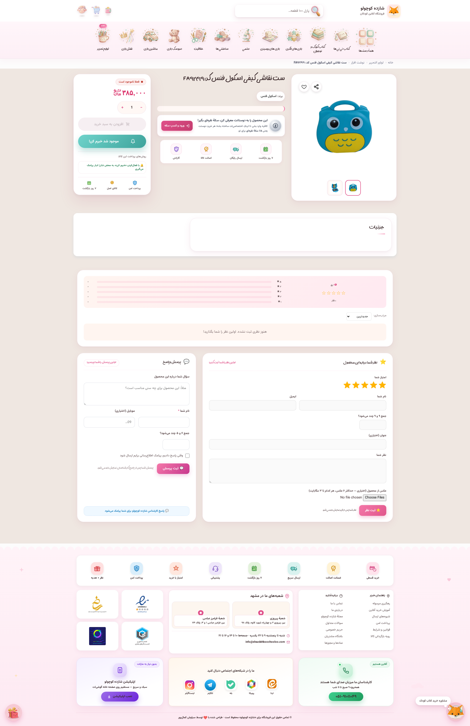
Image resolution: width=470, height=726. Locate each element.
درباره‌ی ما (337, 610)
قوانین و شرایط (381, 630)
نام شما (381, 396)
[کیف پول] (108, 11)
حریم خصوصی (334, 630)
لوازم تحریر (103, 37)
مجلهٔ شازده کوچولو (332, 616)
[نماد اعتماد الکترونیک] (142, 604)
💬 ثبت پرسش (173, 468)
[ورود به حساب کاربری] (82, 11)
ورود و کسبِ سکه (174, 125)
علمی (246, 49)
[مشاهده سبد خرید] (95, 11)
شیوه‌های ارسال (381, 616)
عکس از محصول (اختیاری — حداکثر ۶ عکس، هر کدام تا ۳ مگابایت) (347, 491)
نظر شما (381, 455)
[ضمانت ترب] (97, 636)
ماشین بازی (151, 49)
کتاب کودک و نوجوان (318, 49)
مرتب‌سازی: (380, 315)
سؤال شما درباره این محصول (171, 377)
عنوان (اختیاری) (377, 435)
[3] (365, 385)
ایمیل (293, 396)
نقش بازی (126, 49)
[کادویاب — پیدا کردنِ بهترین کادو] (13, 712)
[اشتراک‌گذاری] (316, 87)
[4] (356, 385)
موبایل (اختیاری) (125, 411)
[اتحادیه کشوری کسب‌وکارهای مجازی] (142, 636)
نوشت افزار (357, 62)
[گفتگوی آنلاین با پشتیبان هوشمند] (455, 711)
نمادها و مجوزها (334, 643)
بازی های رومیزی (270, 49)
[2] (373, 385)
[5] (347, 385)
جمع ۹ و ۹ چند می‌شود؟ (372, 416)
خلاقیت (198, 49)
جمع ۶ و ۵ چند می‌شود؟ (174, 433)
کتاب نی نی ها (342, 49)
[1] (382, 385)
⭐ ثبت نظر (372, 510)
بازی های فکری (294, 49)
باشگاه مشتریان (334, 636)
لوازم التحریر (376, 62)
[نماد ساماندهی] (97, 604)
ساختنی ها (222, 49)
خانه (390, 62)
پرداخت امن (383, 623)
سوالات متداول (334, 623)
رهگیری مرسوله (381, 603)
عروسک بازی (174, 49)
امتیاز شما (380, 377)
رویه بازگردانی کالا (380, 636)
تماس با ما (336, 603)
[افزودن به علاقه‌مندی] (304, 87)
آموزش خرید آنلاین (379, 610)
